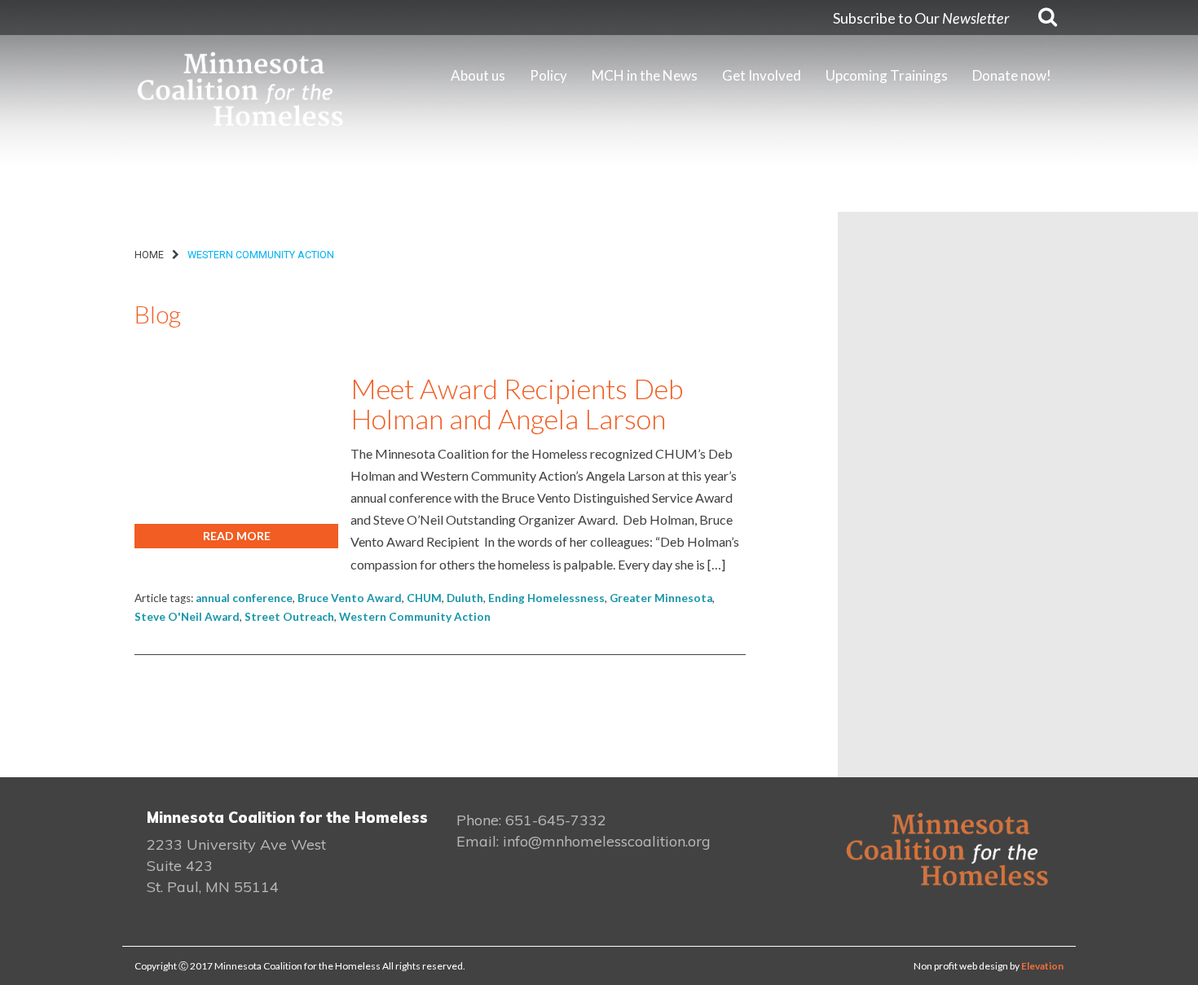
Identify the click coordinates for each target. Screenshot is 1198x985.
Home (149, 254)
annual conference (244, 598)
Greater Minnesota (661, 598)
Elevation (1042, 966)
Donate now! (1011, 75)
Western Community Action (415, 616)
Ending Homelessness (546, 598)
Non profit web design (961, 966)
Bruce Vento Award (349, 598)
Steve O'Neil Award (187, 616)
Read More (237, 536)
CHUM (424, 598)
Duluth (465, 598)
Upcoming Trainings (887, 75)
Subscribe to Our (921, 18)
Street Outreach (289, 616)
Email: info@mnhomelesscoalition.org (583, 841)
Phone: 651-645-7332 (531, 820)
